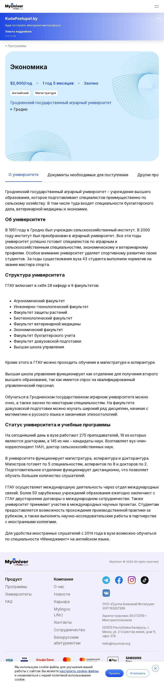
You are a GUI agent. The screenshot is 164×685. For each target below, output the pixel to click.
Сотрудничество (69, 630)
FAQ (9, 601)
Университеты (18, 594)
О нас (59, 586)
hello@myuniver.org (116, 643)
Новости (62, 594)
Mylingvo (62, 609)
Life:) (58, 615)
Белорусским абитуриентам (67, 640)
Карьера (62, 601)
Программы (17, 46)
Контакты (63, 622)
